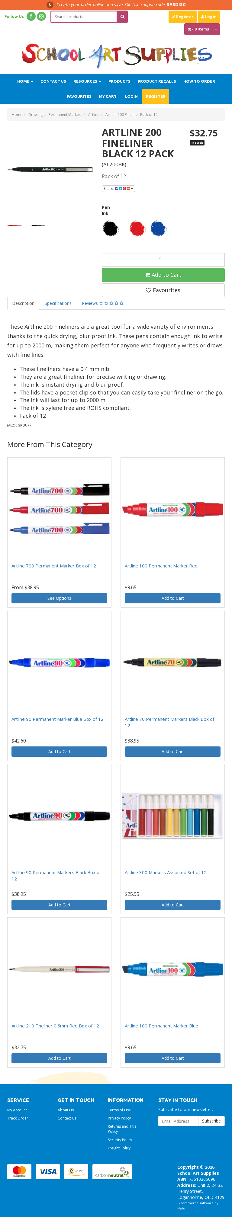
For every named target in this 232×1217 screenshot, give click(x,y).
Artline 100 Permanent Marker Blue (161, 1026)
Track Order (17, 1118)
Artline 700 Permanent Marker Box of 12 (53, 566)
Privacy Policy (119, 1118)
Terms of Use (119, 1110)
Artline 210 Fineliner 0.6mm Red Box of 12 (55, 1026)
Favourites (79, 96)
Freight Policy (119, 1148)
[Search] (122, 17)
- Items (200, 29)
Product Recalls (157, 81)
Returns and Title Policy (122, 1129)
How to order (199, 81)
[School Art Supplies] (116, 52)
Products (119, 81)
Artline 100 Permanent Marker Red (161, 566)
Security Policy (120, 1139)
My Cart (108, 96)
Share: (109, 188)
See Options (59, 598)
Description (23, 303)
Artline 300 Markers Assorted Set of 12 (166, 872)
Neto (181, 1208)
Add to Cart (166, 274)
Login (210, 16)
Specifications (58, 303)
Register (184, 16)
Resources (85, 81)
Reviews (90, 303)
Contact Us (53, 81)
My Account (17, 1110)
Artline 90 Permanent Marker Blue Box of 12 (57, 719)
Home (23, 81)
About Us (66, 1110)
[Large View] (14, 225)
